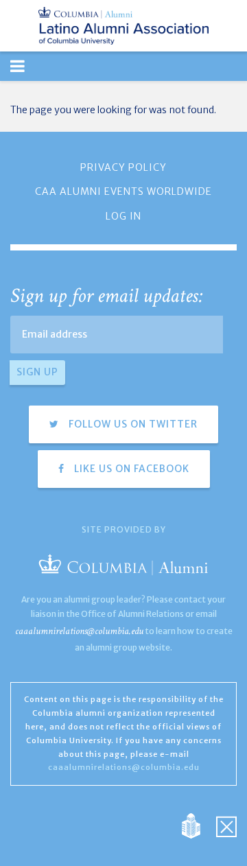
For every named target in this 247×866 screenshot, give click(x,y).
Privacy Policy (123, 167)
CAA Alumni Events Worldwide (123, 191)
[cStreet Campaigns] (226, 825)
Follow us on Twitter (132, 424)
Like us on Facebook (130, 469)
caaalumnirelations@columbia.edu (79, 630)
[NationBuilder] (198, 825)
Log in (123, 216)
